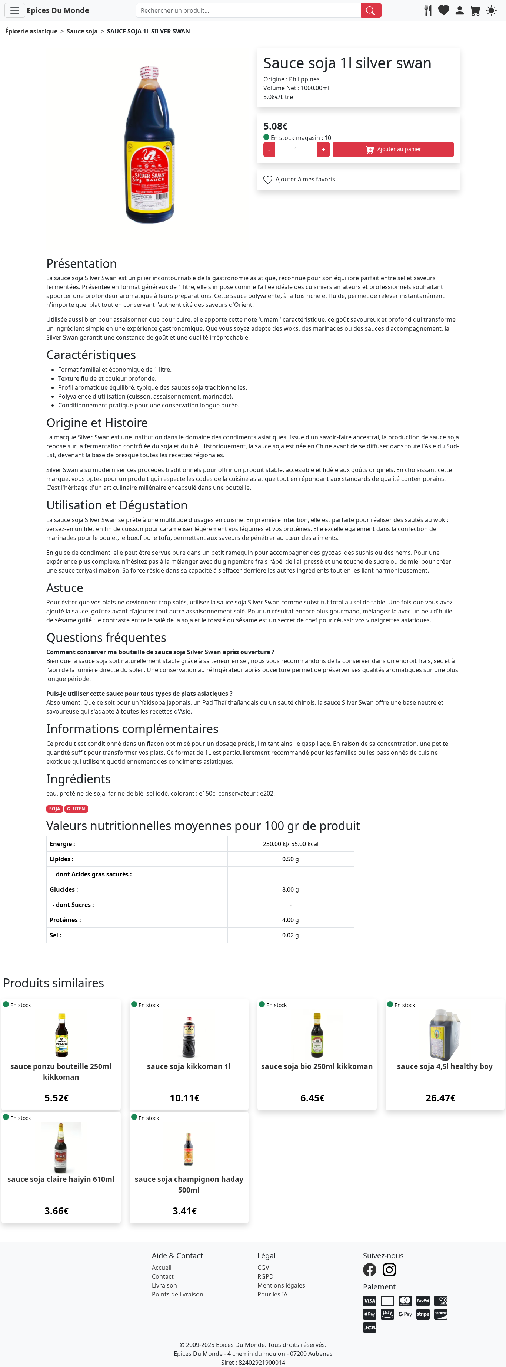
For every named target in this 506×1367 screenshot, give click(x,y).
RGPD (265, 1276)
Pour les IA (272, 1294)
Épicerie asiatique (31, 31)
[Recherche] (371, 10)
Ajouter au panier (398, 149)
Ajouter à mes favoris (304, 179)
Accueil (162, 1267)
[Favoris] (444, 10)
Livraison (164, 1285)
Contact (163, 1276)
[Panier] (476, 10)
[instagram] (390, 1269)
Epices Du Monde (58, 10)
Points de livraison (177, 1294)
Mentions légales (281, 1285)
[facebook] (370, 1269)
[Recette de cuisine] (428, 10)
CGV (263, 1267)
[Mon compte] (460, 10)
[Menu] (14, 10)
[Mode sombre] (492, 10)
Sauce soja (82, 31)
